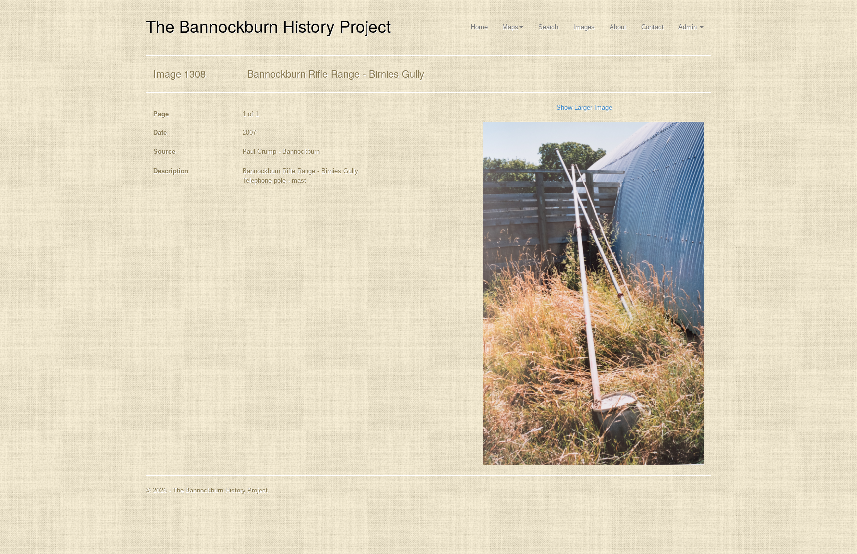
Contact (652, 27)
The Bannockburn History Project (268, 25)
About (618, 27)
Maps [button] (510, 27)
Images (584, 27)
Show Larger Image (584, 107)
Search (548, 27)
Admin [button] (688, 27)
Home (479, 27)
